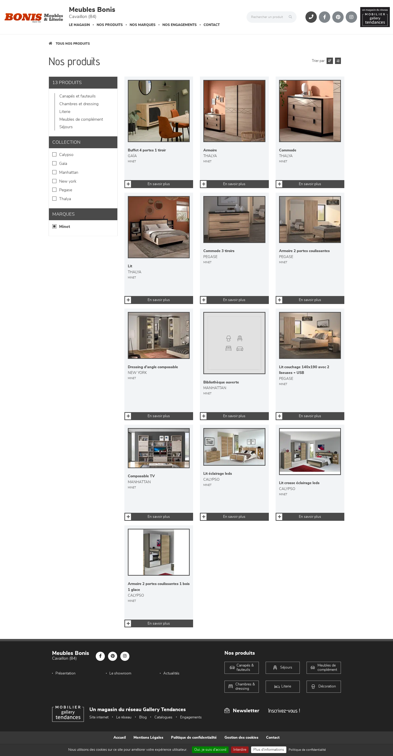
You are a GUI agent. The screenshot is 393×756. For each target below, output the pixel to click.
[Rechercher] (292, 17)
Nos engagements (179, 25)
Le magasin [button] (79, 25)
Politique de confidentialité (194, 737)
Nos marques (143, 25)
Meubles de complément (81, 119)
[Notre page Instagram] (351, 17)
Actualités (171, 673)
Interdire (239, 749)
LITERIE (64, 112)
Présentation (65, 673)
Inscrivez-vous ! (284, 710)
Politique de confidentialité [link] (307, 749)
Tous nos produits (73, 43)
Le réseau (123, 717)
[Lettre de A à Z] (337, 61)
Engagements (191, 717)
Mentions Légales (148, 737)
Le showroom (120, 673)
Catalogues (163, 717)
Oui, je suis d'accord (210, 749)
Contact (212, 25)
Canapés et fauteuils (77, 96)
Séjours (66, 127)
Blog (143, 717)
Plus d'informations (268, 749)
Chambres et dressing (78, 104)
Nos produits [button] (110, 25)
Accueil (119, 737)
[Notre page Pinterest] (338, 17)
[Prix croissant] (329, 61)
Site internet (98, 717)
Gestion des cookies (241, 737)
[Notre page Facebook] (324, 17)
